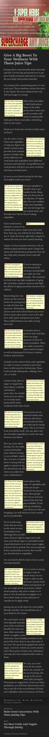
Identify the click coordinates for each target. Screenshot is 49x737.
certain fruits (37, 700)
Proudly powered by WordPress (15, 734)
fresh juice (7, 702)
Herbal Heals (13, 43)
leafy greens (16, 702)
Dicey (27, 700)
